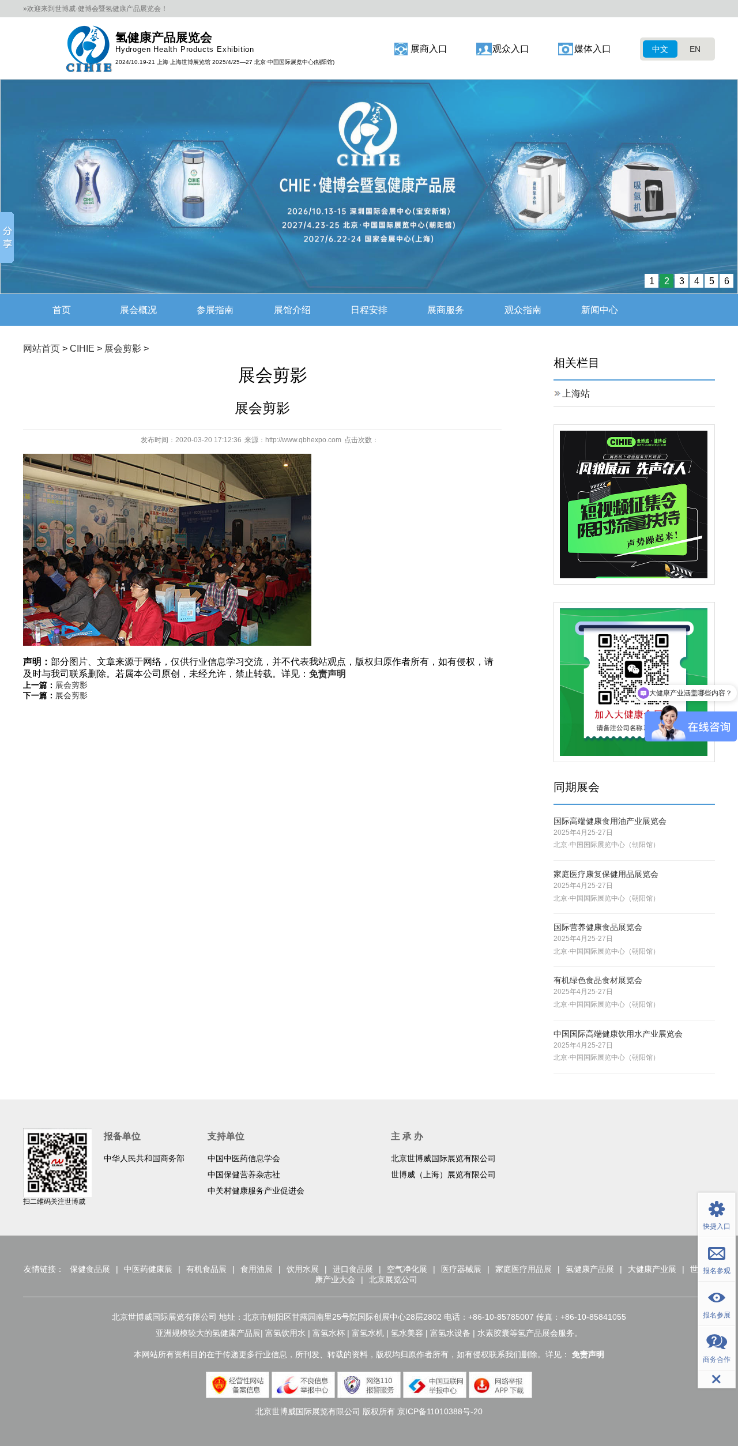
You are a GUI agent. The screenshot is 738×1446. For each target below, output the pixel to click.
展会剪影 (122, 348)
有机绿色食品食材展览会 (598, 980)
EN (695, 49)
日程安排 (369, 310)
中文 (660, 49)
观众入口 (510, 49)
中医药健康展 (148, 1269)
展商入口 (429, 49)
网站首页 (41, 348)
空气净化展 (407, 1269)
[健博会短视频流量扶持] (633, 504)
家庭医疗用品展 (523, 1269)
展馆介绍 (292, 310)
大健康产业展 (652, 1269)
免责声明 (327, 674)
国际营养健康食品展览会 (598, 927)
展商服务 (445, 310)
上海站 (576, 393)
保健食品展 (90, 1269)
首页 (61, 310)
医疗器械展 (461, 1269)
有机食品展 (206, 1269)
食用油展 (256, 1269)
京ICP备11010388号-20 (440, 1411)
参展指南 (215, 310)
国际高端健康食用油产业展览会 (610, 821)
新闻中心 (599, 310)
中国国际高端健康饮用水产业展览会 (618, 1033)
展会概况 (138, 310)
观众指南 (522, 310)
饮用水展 (303, 1269)
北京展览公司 (393, 1279)
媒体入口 (592, 49)
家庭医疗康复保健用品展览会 (606, 874)
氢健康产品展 (590, 1269)
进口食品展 (353, 1269)
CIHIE (82, 348)
